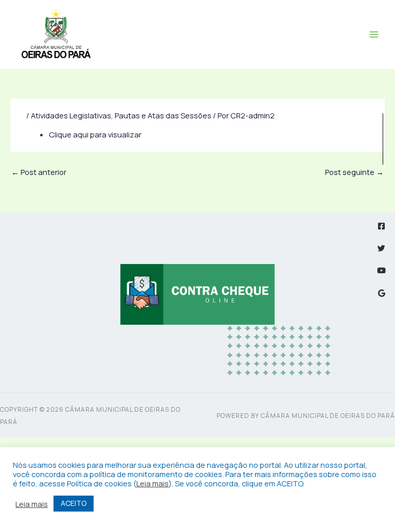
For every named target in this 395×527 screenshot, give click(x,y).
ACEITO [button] (73, 503)
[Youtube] (381, 270)
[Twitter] (381, 248)
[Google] (381, 293)
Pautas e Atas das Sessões (163, 115)
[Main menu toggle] (374, 34)
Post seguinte (354, 172)
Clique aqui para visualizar (95, 134)
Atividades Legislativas (71, 115)
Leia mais (152, 483)
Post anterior (38, 172)
